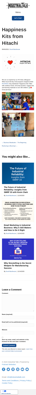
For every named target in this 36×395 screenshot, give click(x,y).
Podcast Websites (9, 364)
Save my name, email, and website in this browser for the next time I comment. (15, 340)
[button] (18, 18)
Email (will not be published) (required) (14, 322)
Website (4, 329)
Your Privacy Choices (11, 391)
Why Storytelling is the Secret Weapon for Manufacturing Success (17, 265)
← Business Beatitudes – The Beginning (14, 142)
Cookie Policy (7, 383)
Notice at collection (6, 393)
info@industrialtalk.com (16, 377)
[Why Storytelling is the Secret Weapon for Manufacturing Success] (18, 249)
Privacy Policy (25, 381)
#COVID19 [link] (5, 83)
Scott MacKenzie (15, 49)
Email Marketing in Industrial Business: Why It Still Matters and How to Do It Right (17, 227)
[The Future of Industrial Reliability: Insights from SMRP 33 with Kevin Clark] (18, 173)
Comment (5, 293)
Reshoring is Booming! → (9, 146)
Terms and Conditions (10, 381)
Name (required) (7, 314)
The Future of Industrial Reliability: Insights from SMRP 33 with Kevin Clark (16, 189)
